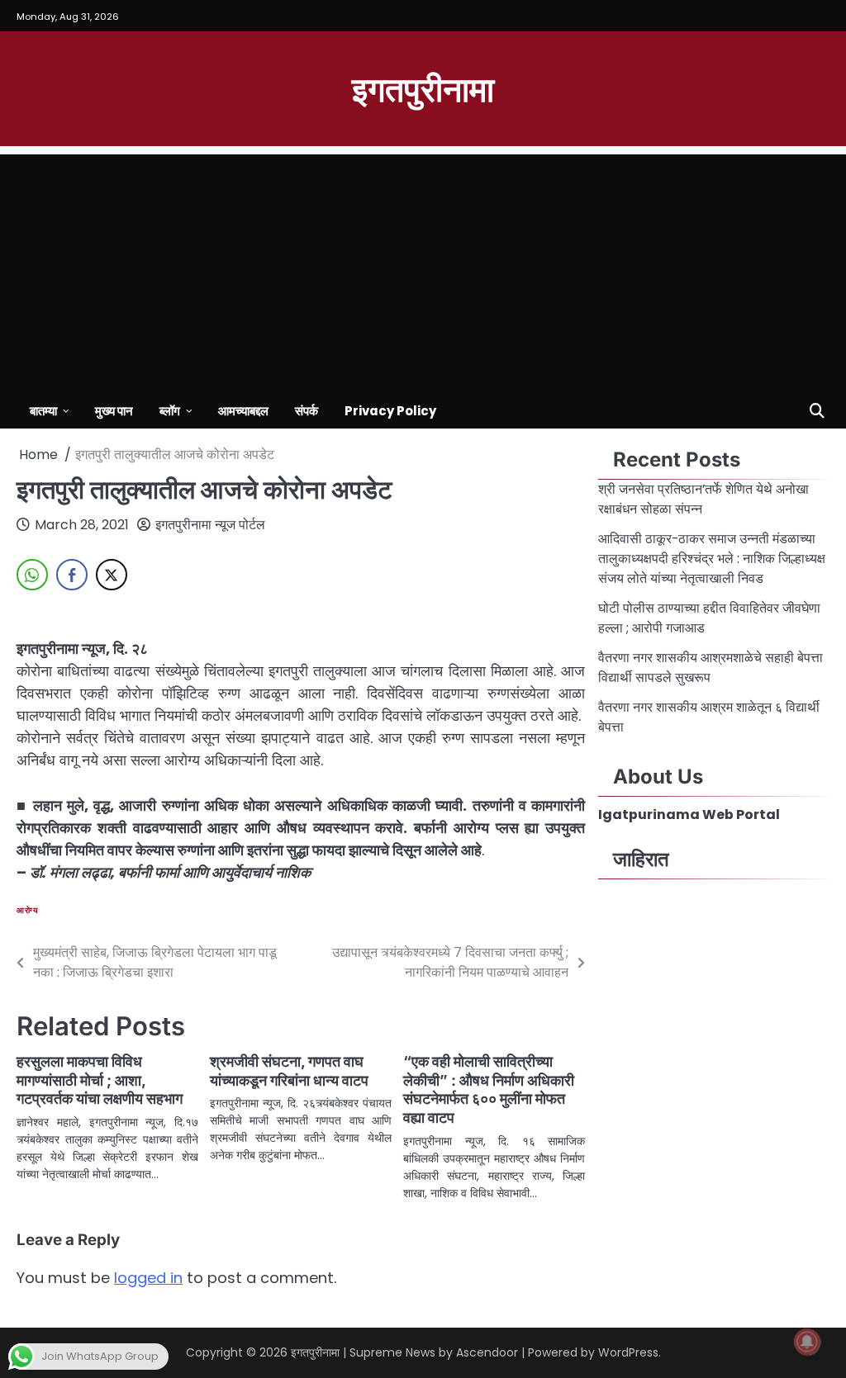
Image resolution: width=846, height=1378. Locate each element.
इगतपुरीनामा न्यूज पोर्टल (210, 524)
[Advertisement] (423, 270)
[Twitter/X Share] (111, 574)
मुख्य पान (114, 410)
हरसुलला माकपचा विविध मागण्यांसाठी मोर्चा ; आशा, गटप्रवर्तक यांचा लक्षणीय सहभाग (100, 1080)
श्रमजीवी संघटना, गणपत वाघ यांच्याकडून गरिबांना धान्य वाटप (289, 1071)
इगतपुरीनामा (423, 87)
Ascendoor (487, 1352)
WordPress (628, 1352)
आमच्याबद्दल (243, 410)
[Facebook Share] (72, 574)
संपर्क (306, 410)
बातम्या (43, 410)
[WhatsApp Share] (32, 574)
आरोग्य (27, 910)
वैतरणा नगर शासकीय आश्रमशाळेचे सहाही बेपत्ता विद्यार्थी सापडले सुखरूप (710, 667)
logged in (148, 1277)
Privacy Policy (390, 410)
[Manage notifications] (807, 1341)
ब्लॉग (169, 410)
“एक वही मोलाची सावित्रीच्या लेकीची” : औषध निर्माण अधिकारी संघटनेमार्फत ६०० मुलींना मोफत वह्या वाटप (488, 1090)
